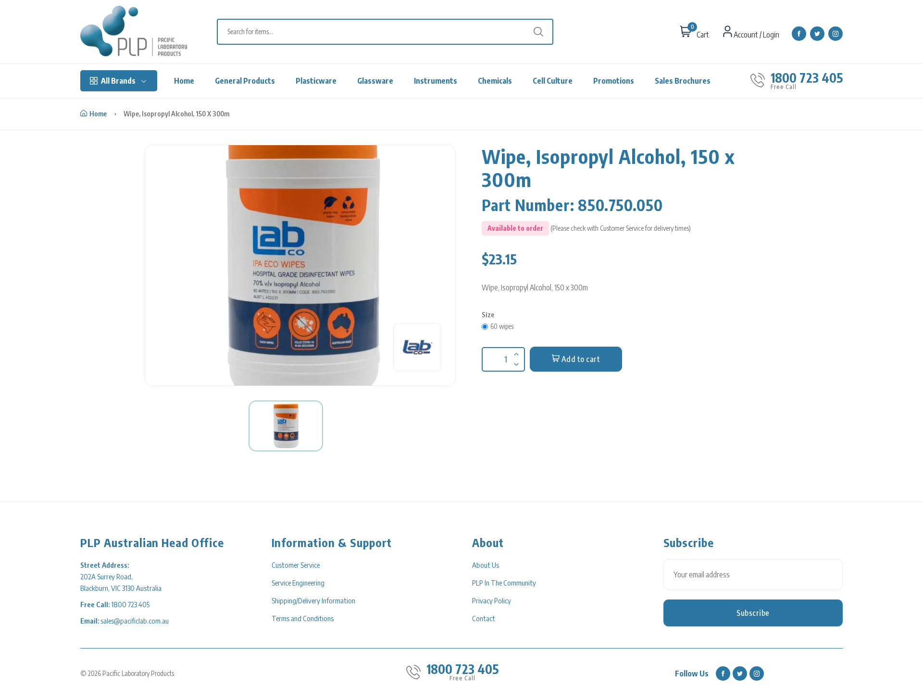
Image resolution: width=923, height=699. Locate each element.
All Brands (118, 81)
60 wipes (501, 326)
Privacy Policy (491, 600)
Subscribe (753, 613)
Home (184, 81)
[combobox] (389, 32)
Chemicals (495, 81)
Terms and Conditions (303, 618)
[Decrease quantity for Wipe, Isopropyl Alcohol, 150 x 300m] (515, 358)
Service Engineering (298, 582)
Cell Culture (553, 81)
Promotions (613, 81)
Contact (483, 618)
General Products (245, 81)
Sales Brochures (683, 81)
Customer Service (296, 565)
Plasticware (316, 81)
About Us (485, 565)
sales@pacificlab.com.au (134, 620)
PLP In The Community (504, 582)
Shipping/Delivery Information (313, 600)
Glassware (375, 81)
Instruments (435, 81)
